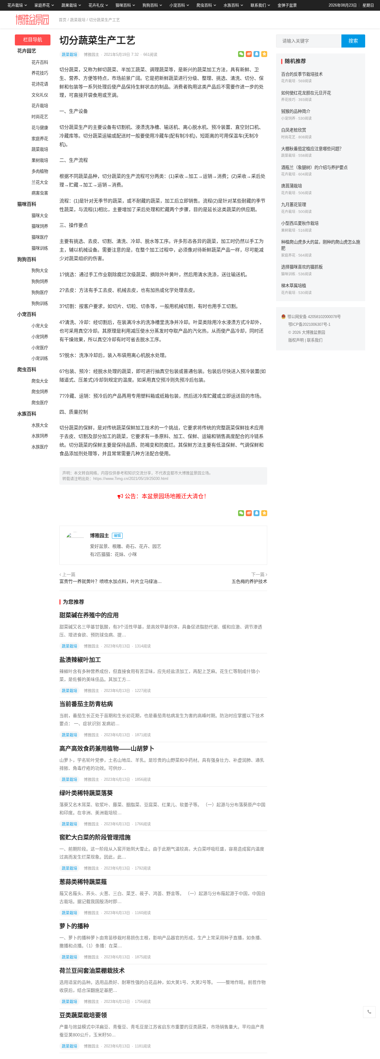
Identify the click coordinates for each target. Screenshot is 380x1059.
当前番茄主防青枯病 (86, 704)
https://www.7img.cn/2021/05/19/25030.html (130, 478)
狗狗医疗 (39, 292)
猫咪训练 (39, 248)
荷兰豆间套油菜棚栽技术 (92, 971)
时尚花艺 (39, 116)
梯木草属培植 (293, 285)
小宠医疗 (39, 347)
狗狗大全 (39, 270)
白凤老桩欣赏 (293, 130)
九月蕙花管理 (293, 204)
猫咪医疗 (39, 237)
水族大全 (39, 425)
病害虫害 (39, 193)
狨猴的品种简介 (295, 111)
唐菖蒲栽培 (291, 186)
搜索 (353, 40)
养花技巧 (39, 73)
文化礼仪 (39, 95)
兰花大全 (39, 182)
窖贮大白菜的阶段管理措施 (95, 837)
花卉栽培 (15, 5)
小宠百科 (177, 5)
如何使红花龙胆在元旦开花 (306, 93)
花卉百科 (39, 62)
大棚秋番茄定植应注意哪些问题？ (312, 148)
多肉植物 (39, 171)
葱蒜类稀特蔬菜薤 (83, 882)
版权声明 (296, 340)
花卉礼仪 (96, 5)
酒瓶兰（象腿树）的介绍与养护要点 (314, 167)
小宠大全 (39, 325)
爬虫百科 (204, 5)
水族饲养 (39, 436)
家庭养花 (42, 5)
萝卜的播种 (74, 926)
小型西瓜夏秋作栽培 (300, 223)
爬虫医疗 (39, 402)
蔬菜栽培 (78, 20)
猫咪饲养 (39, 226)
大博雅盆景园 (313, 332)
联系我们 (258, 5)
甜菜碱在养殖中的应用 (89, 615)
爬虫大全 (39, 381)
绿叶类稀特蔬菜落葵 (86, 793)
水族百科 (231, 5)
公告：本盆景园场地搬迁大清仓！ (166, 496)
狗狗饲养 (39, 281)
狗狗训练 (39, 303)
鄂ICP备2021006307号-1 (309, 324)
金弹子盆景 (287, 5)
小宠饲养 (39, 336)
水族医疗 (39, 447)
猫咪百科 (123, 5)
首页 (62, 20)
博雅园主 (92, 54)
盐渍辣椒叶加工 (80, 660)
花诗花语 (39, 84)
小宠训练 (39, 358)
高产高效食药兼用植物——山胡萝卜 (106, 748)
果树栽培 (39, 160)
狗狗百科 (150, 5)
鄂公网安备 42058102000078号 (314, 316)
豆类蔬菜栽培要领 (83, 1015)
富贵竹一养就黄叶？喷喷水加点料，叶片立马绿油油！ (110, 581)
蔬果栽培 (69, 5)
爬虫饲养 (39, 391)
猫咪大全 (39, 215)
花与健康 (39, 127)
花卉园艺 (26, 50)
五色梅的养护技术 (249, 581)
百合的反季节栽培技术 (302, 74)
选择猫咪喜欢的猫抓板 (302, 267)
